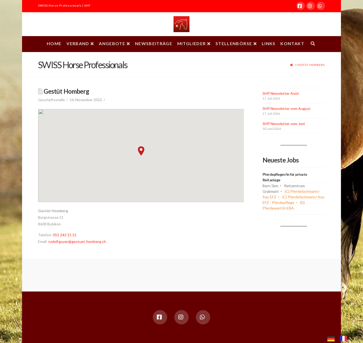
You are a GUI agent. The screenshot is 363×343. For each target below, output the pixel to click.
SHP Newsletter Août (281, 93)
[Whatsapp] (320, 6)
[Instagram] (310, 6)
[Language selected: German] (339, 338)
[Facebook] (300, 6)
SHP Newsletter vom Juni (284, 123)
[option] (344, 338)
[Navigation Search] (313, 44)
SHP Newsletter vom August (287, 108)
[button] (141, 151)
